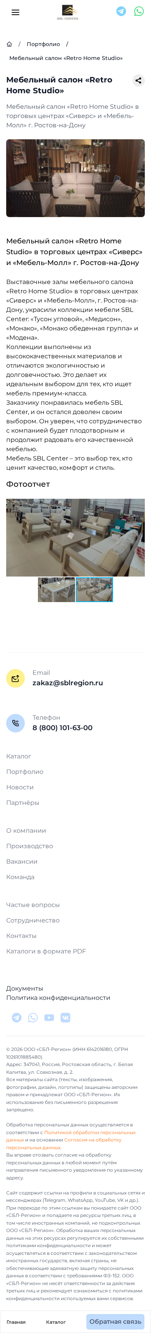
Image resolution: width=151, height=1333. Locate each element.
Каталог (56, 1322)
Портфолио (24, 771)
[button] (138, 506)
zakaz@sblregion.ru (68, 683)
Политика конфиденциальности (58, 997)
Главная (16, 1322)
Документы (24, 988)
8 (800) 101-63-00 (63, 728)
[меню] (15, 12)
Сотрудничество (33, 920)
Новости (20, 787)
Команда (20, 877)
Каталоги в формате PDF (46, 951)
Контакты (21, 935)
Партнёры (22, 802)
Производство (29, 846)
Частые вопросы (33, 905)
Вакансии (22, 861)
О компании (26, 830)
